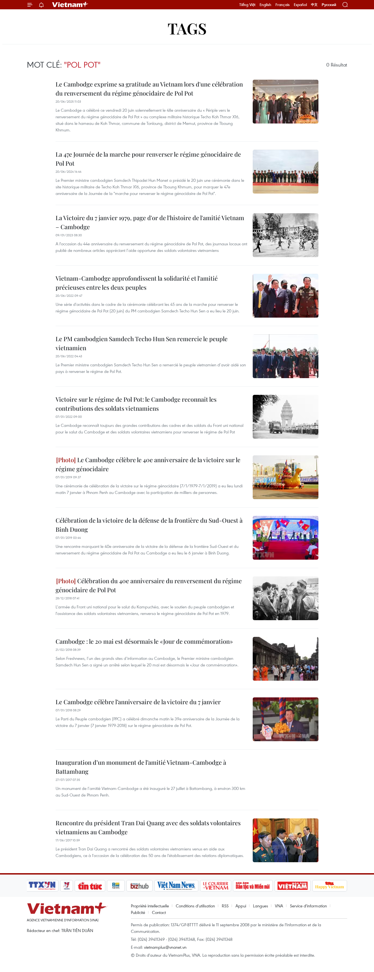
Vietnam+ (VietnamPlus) (70, 5)
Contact (159, 912)
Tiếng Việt (247, 4)
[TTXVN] (42, 886)
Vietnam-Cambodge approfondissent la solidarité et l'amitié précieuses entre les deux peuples (137, 282)
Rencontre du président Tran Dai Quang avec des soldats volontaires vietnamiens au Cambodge (148, 827)
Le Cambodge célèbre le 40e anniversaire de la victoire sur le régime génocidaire (148, 464)
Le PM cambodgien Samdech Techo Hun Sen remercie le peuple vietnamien (142, 343)
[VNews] (66, 886)
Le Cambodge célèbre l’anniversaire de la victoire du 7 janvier (138, 702)
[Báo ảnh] (292, 886)
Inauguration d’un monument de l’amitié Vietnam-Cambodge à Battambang (141, 766)
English (265, 4)
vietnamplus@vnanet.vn (165, 947)
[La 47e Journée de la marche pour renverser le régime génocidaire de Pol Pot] (285, 172)
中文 (314, 5)
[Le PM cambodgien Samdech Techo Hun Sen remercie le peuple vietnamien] (285, 356)
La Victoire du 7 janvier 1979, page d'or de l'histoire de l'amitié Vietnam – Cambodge (150, 222)
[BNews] (116, 886)
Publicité (138, 912)
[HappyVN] (329, 886)
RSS (225, 905)
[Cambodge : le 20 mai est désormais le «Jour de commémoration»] (285, 659)
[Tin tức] (90, 886)
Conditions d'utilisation (195, 905)
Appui (240, 905)
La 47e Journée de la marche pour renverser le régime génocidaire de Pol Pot (148, 158)
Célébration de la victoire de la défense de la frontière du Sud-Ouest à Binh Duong (149, 524)
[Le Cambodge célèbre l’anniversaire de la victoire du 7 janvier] (285, 719)
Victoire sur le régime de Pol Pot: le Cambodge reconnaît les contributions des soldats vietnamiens (136, 403)
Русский (329, 5)
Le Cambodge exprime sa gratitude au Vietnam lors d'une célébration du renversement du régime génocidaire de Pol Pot (149, 88)
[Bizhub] (139, 886)
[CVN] (215, 886)
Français (282, 4)
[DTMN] (253, 886)
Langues (260, 905)
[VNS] (176, 886)
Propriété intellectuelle (150, 905)
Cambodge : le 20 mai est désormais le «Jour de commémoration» (144, 641)
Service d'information (308, 905)
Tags (187, 28)
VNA (279, 905)
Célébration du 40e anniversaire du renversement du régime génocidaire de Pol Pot (149, 585)
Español (300, 4)
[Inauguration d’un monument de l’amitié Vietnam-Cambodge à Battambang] (285, 780)
